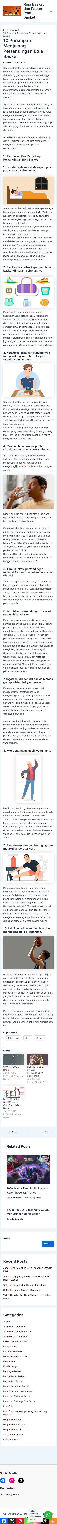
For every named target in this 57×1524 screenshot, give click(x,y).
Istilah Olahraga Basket (15, 1356)
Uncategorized (11, 1439)
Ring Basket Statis (12, 1429)
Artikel (6, 1321)
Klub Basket (9, 1361)
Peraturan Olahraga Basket (17, 1396)
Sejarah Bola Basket (13, 1434)
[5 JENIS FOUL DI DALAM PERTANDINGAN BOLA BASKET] (37, 1059)
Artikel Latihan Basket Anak (17, 1331)
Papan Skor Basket (13, 1381)
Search (6, 1238)
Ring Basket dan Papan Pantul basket (34, 10)
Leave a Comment (15, 1198)
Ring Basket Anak (12, 1419)
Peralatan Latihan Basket (16, 1386)
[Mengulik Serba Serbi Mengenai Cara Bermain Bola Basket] (13, 1092)
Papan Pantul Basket (13, 1376)
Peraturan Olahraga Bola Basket (19, 1401)
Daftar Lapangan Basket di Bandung (21, 1290)
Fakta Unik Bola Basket (15, 1341)
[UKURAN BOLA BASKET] (13, 1059)
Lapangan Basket (12, 1371)
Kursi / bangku (10, 1366)
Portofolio (8, 1406)
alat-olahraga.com (9, 1494)
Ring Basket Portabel (14, 1424)
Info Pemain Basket (13, 1351)
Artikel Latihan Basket (14, 1326)
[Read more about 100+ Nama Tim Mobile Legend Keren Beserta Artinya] (28, 1169)
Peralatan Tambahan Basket (17, 1391)
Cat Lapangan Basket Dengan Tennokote (24, 1285)
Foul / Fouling (10, 1346)
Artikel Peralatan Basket (15, 1336)
